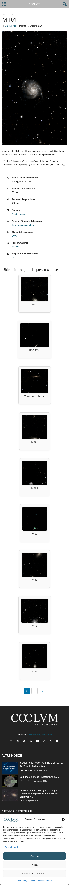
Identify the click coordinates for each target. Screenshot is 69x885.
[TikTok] (44, 741)
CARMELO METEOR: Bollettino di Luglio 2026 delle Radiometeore (41, 765)
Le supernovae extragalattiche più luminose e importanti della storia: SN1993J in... (39, 793)
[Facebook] (12, 741)
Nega (34, 864)
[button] (64, 819)
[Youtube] (57, 741)
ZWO (14, 236)
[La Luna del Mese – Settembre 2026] (10, 781)
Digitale (15, 247)
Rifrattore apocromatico (23, 225)
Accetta (34, 856)
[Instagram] (18, 741)
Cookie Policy (21, 881)
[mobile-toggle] (4, 4)
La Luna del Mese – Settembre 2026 (39, 776)
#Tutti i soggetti (19, 214)
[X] (51, 741)
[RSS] (25, 741)
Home (4, 14)
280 (22, 800)
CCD (14, 257)
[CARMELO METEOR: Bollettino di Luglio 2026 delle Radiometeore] (10, 768)
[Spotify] (31, 741)
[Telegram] (38, 741)
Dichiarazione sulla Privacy (40, 881)
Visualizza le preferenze (34, 873)
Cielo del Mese (26, 770)
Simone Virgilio (12, 26)
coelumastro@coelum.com (39, 735)
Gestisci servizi (11, 847)
